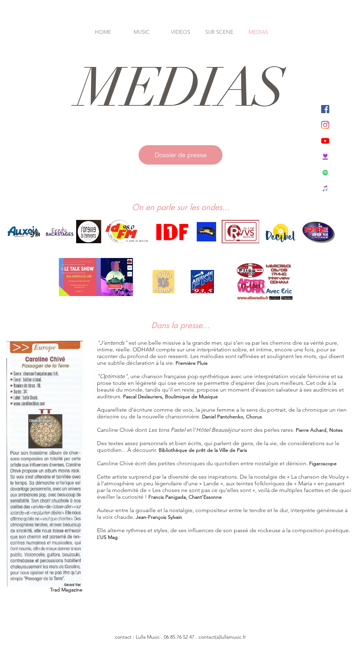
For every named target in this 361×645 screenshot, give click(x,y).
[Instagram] (325, 125)
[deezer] (325, 157)
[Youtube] (325, 141)
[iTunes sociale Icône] (325, 188)
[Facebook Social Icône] (325, 109)
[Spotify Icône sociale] (325, 172)
